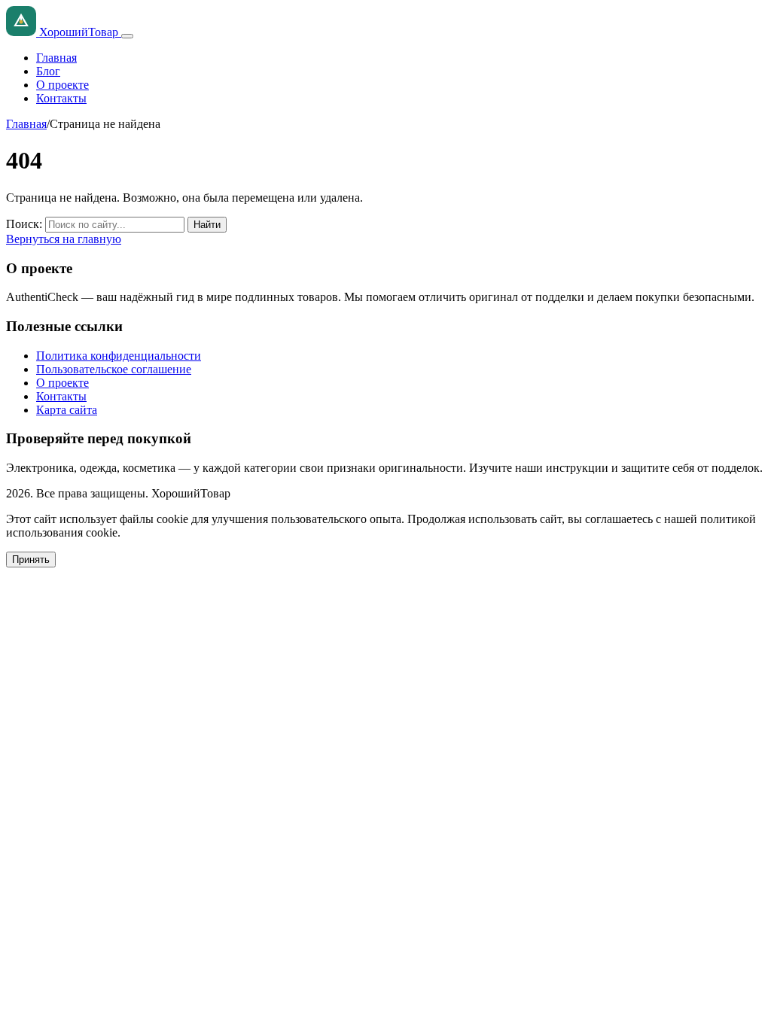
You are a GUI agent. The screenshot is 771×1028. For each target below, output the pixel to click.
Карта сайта (66, 409)
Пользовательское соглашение (113, 369)
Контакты (61, 98)
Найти (207, 224)
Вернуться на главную (63, 239)
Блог (48, 71)
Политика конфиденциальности (118, 355)
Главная (56, 57)
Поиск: (24, 223)
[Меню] (127, 36)
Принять (31, 559)
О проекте (62, 84)
